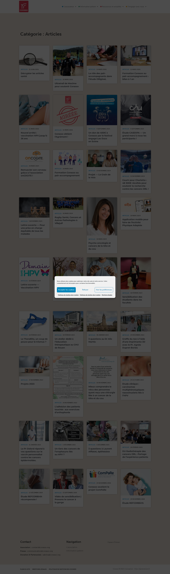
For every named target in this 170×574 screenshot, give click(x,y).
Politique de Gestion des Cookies (68, 295)
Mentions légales (107, 295)
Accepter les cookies (66, 290)
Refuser (85, 290)
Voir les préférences (104, 290)
